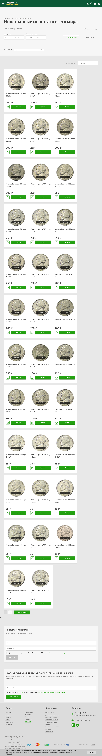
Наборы (28, 714)
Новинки (8, 712)
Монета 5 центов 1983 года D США (65, 546)
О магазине (49, 712)
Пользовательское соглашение (15, 746)
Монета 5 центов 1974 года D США (40, 501)
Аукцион (28, 721)
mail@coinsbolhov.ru (82, 720)
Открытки (28, 719)
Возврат (48, 724)
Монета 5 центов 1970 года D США (40, 546)
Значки (27, 717)
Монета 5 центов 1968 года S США (65, 366)
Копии (7, 719)
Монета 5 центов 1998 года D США (65, 501)
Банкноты (9, 722)
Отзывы (48, 729)
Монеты (8, 717)
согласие (14, 653)
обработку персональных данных (59, 653)
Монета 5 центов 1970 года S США (16, 95)
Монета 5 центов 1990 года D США (16, 546)
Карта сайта (15, 740)
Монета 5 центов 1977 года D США (16, 591)
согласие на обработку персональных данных (51, 692)
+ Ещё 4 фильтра (71, 37)
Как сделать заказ (51, 719)
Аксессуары (29, 712)
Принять (91, 752)
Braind (93, 744)
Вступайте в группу (59, 744)
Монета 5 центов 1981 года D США (16, 456)
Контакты (49, 731)
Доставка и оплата (52, 715)
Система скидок (51, 717)
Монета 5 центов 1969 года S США (40, 411)
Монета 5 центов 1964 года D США (65, 456)
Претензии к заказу (52, 727)
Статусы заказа (51, 722)
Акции (7, 715)
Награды (8, 724)
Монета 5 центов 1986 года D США (40, 456)
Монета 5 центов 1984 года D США (16, 501)
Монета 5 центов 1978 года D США (40, 591)
